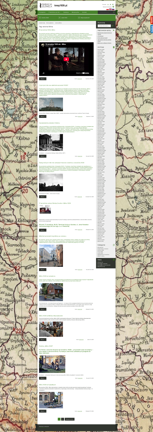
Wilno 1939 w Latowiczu (47, 276)
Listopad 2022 (101, 114)
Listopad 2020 (101, 149)
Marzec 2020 (101, 160)
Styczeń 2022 (101, 128)
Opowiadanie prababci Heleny (49, 123)
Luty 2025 (100, 75)
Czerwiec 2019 (101, 172)
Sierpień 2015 (101, 218)
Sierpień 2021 (101, 136)
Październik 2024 (102, 81)
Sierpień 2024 (101, 84)
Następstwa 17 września (103, 254)
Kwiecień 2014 (101, 239)
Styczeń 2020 (101, 162)
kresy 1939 (100, 251)
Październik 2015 (102, 215)
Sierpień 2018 (101, 183)
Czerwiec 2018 (101, 185)
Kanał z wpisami (102, 263)
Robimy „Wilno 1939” (46, 346)
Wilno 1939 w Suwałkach (47, 385)
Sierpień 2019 (101, 169)
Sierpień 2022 (101, 118)
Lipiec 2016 (100, 206)
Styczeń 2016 (101, 211)
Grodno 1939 (45, 17)
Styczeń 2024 (101, 94)
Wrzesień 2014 (101, 232)
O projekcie (42, 12)
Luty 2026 (100, 58)
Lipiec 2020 (100, 154)
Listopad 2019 (101, 164)
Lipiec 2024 (100, 85)
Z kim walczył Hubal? (102, 37)
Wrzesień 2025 (101, 65)
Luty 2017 (100, 198)
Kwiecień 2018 (101, 186)
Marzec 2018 (101, 187)
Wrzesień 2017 (101, 195)
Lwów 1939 (64, 17)
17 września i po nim (54, 12)
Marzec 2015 (101, 225)
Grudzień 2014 (101, 229)
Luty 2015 (100, 226)
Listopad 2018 (101, 179)
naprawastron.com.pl (43, 427)
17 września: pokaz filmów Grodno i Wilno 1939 (55, 203)
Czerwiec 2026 (101, 52)
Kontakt (84, 12)
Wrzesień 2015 (101, 216)
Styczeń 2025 (101, 77)
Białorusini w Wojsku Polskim (104, 43)
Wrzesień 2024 (101, 82)
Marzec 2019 (101, 175)
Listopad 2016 (101, 200)
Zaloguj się (100, 262)
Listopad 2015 (101, 213)
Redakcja (66, 12)
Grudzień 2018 (101, 177)
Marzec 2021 (100, 143)
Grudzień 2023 (101, 95)
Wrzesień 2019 (101, 167)
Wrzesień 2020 (101, 152)
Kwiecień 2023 (101, 107)
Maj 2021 (100, 140)
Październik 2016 (102, 202)
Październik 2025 (102, 64)
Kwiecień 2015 (101, 223)
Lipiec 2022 (100, 120)
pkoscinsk (80, 78)
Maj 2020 (100, 157)
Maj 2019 (100, 173)
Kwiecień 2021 (101, 141)
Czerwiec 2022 (101, 121)
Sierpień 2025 (101, 66)
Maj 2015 (100, 222)
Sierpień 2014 (101, 234)
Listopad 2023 (101, 97)
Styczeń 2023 (101, 111)
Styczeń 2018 (101, 189)
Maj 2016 (100, 208)
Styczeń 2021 (101, 146)
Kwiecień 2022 (101, 124)
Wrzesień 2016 (101, 203)
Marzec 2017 (100, 196)
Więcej (43, 79)
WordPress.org (101, 266)
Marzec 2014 (101, 241)
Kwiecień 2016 (101, 209)
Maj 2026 (100, 53)
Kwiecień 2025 (101, 72)
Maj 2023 (100, 105)
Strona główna (49, 23)
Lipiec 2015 (100, 219)
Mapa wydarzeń (85, 17)
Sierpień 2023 (101, 101)
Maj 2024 (100, 88)
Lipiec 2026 (100, 51)
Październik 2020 (102, 150)
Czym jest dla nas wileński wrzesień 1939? (53, 85)
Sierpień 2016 (101, 205)
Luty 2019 (100, 176)
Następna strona (69, 419)
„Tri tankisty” (101, 36)
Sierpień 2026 (101, 49)
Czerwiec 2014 (101, 236)
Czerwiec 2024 (101, 87)
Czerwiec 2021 (101, 138)
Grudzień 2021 (101, 130)
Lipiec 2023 (100, 102)
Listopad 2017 (101, 192)
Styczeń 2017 (101, 199)
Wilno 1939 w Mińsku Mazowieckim (51, 316)
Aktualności (100, 247)
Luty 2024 (100, 92)
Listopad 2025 (101, 62)
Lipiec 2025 (100, 68)
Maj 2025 (100, 71)
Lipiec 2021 (100, 137)
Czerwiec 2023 (101, 104)
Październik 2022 (102, 115)
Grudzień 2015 (101, 212)
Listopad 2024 (101, 79)
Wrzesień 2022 (101, 117)
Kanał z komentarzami (104, 265)
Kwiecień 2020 (101, 159)
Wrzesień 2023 (101, 100)
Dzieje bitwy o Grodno (103, 248)
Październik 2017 (102, 193)
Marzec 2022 (101, 126)
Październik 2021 (102, 133)
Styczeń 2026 (101, 59)
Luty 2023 (100, 110)
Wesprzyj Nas (75, 12)
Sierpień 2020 (101, 153)
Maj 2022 (100, 123)
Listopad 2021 (101, 131)
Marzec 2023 (101, 108)
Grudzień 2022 (101, 113)
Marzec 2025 (101, 74)
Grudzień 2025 (101, 61)
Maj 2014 (100, 238)
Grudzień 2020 (101, 147)
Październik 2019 (102, 166)
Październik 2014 (102, 231)
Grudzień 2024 (101, 78)
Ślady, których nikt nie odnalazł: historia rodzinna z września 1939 (61, 163)
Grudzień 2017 (101, 190)
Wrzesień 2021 (101, 134)
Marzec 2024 (101, 91)
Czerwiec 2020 (101, 156)
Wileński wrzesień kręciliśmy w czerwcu (52, 236)
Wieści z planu (101, 256)
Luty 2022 (100, 127)
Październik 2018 (102, 180)
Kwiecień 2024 (101, 90)
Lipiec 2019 (100, 170)
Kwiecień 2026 (101, 55)
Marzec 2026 (101, 56)
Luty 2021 (100, 144)
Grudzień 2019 (101, 163)
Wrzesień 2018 (101, 182)
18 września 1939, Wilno (47, 30)
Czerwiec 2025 (101, 69)
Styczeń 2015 (101, 228)
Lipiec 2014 (100, 235)
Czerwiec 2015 (101, 221)
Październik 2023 (102, 98)
